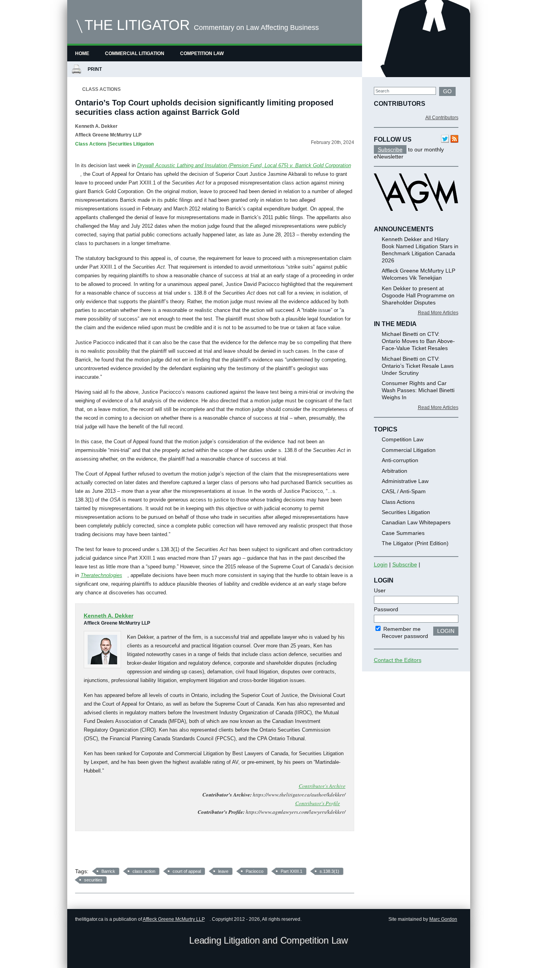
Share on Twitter (104, 852)
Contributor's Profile (317, 803)
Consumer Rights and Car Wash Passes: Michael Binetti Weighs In (418, 390)
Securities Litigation (131, 144)
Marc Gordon (443, 919)
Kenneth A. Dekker (96, 126)
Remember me (401, 629)
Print (96, 69)
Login (381, 564)
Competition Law (202, 53)
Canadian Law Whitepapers (416, 522)
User (380, 590)
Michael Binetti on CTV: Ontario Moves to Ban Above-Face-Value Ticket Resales (418, 341)
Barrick (108, 871)
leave (223, 871)
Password (386, 609)
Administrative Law (405, 481)
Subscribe (390, 149)
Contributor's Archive (322, 785)
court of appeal (187, 871)
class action (143, 871)
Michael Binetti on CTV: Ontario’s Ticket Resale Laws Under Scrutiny (418, 366)
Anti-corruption (400, 460)
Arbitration (394, 471)
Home (82, 53)
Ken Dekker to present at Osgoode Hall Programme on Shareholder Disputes (418, 295)
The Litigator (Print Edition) (415, 543)
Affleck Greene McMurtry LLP (174, 919)
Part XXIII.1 (291, 871)
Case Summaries (403, 533)
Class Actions (101, 89)
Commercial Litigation (134, 53)
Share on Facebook (84, 852)
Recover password (405, 636)
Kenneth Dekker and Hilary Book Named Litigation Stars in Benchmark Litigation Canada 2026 (420, 250)
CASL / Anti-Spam (404, 491)
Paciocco (254, 871)
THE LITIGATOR (137, 25)
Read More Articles (438, 312)
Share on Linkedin (125, 852)
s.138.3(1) (329, 871)
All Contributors (441, 117)
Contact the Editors (397, 660)
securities (93, 880)
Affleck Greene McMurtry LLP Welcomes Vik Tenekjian (418, 274)
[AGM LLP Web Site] (416, 218)
